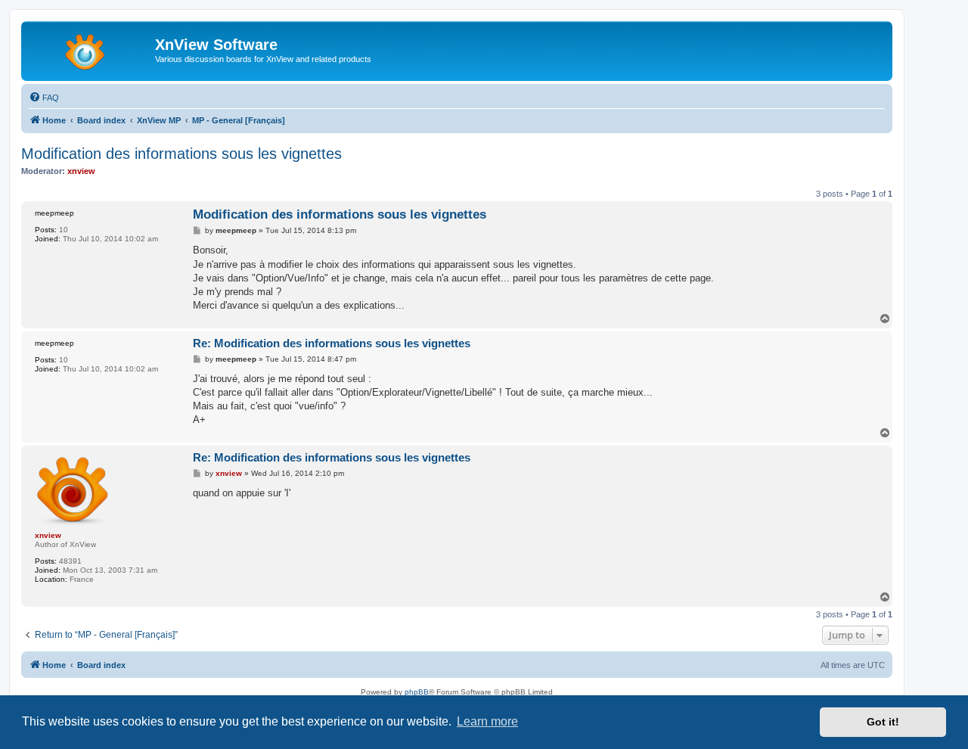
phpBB (417, 692)
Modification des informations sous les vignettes (181, 153)
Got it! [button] (883, 722)
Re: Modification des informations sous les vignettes (331, 343)
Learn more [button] (487, 721)
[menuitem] (44, 98)
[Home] (90, 49)
